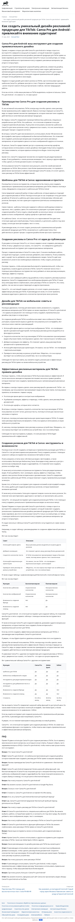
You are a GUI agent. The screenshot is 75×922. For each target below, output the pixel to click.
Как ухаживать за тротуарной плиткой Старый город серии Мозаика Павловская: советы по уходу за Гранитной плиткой (56, 890)
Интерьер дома (47, 912)
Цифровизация (7, 8)
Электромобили (36, 915)
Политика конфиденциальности (42, 906)
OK (41, 920)
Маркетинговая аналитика (31, 11)
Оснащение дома (23, 915)
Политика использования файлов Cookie (15, 906)
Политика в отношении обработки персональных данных (26, 903)
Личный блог (13, 17)
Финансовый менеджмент (11, 11)
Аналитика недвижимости (63, 912)
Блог (3, 903)
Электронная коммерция (40, 8)
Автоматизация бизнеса (59, 8)
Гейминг (47, 915)
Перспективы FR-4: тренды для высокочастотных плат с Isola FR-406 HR (16, 889)
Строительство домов (22, 8)
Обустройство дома (8, 915)
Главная (4, 17)
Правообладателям (62, 906)
